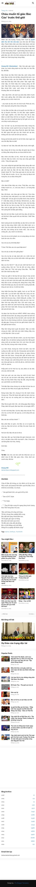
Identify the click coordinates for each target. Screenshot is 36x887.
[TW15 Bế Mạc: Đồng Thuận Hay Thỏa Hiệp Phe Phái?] (27, 547)
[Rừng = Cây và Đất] (27, 593)
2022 (18, 805)
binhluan (12, 531)
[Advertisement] (18, 767)
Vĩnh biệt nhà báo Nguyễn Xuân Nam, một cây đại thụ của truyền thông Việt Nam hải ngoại (9, 579)
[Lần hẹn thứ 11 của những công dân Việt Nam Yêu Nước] (5, 679)
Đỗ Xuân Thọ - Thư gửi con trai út (22, 685)
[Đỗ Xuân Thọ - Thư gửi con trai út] (5, 687)
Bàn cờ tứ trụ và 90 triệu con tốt (21, 700)
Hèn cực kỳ (14, 692)
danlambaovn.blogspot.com (10, 470)
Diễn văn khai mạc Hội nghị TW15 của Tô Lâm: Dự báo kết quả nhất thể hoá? (9, 603)
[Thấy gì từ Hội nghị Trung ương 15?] (27, 568)
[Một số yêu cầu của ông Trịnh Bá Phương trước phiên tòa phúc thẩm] (9, 547)
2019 (18, 815)
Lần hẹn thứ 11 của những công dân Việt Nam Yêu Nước (23, 678)
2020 (18, 811)
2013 (18, 834)
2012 (18, 838)
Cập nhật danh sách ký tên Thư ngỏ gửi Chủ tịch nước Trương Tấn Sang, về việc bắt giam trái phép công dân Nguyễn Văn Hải (22, 738)
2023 (18, 802)
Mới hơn (5, 614)
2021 (18, 808)
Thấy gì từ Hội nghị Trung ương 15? (25, 577)
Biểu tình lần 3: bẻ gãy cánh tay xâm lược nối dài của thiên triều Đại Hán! (23, 669)
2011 (18, 841)
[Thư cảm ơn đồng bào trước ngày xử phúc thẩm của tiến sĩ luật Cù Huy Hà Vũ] (5, 728)
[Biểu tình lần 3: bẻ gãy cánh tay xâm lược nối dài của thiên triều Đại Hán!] (5, 670)
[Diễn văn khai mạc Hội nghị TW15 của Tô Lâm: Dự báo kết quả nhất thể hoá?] (9, 593)
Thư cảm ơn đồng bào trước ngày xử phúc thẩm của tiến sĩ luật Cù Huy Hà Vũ (22, 727)
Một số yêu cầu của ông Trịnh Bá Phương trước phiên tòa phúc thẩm (9, 556)
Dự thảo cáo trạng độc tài (14, 643)
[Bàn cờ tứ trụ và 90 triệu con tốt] (5, 701)
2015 (18, 828)
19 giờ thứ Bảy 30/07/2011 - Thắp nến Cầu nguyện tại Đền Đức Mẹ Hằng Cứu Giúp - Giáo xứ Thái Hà (22, 709)
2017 (18, 821)
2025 (18, 798)
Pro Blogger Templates (22, 883)
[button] (2, 3)
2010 (18, 844)
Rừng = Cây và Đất (25, 601)
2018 (18, 818)
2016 (18, 824)
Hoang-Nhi (4, 468)
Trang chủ (4, 10)
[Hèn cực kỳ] (5, 694)
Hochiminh (19, 531)
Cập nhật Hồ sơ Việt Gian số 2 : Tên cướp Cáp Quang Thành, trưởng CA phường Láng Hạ (22, 718)
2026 (18, 795)
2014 (18, 831)
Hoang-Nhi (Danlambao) (9, 66)
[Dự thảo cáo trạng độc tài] (18, 631)
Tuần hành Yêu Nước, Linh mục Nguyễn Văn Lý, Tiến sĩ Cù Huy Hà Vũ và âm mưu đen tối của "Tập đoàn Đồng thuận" (22, 659)
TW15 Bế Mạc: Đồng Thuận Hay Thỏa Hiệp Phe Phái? (26, 556)
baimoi (11, 10)
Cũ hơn (31, 614)
